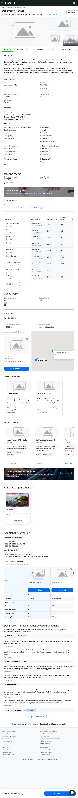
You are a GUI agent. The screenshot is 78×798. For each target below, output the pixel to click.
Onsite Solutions (7, 741)
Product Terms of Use (46, 749)
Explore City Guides (8, 738)
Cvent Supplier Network (9, 731)
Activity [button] (9, 452)
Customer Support (7, 752)
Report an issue (18, 724)
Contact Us (5, 749)
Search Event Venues (8, 734)
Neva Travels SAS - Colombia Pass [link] (18, 440)
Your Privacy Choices (8, 754)
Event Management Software (48, 731)
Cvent (3, 7)
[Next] (76, 50)
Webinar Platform (45, 743)
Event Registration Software (48, 734)
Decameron (10, 509)
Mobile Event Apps (45, 736)
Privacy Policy (44, 747)
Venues (10, 7)
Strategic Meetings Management (49, 738)
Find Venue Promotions (9, 736)
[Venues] (74, 3)
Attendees (7, 205)
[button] (23, 31)
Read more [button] (10, 405)
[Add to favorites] (27, 339)
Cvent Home (6, 747)
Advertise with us (45, 754)
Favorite (73, 12)
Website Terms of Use (46, 752)
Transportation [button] (17, 452)
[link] (18, 432)
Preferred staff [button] (10, 454)
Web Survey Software (46, 741)
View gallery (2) (70, 43)
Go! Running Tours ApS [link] (45, 440)
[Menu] (2, 3)
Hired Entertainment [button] (48, 454)
